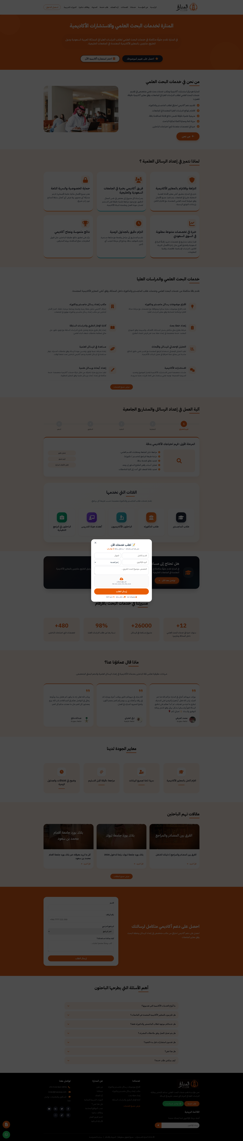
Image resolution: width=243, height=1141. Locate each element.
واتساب (109, 549)
